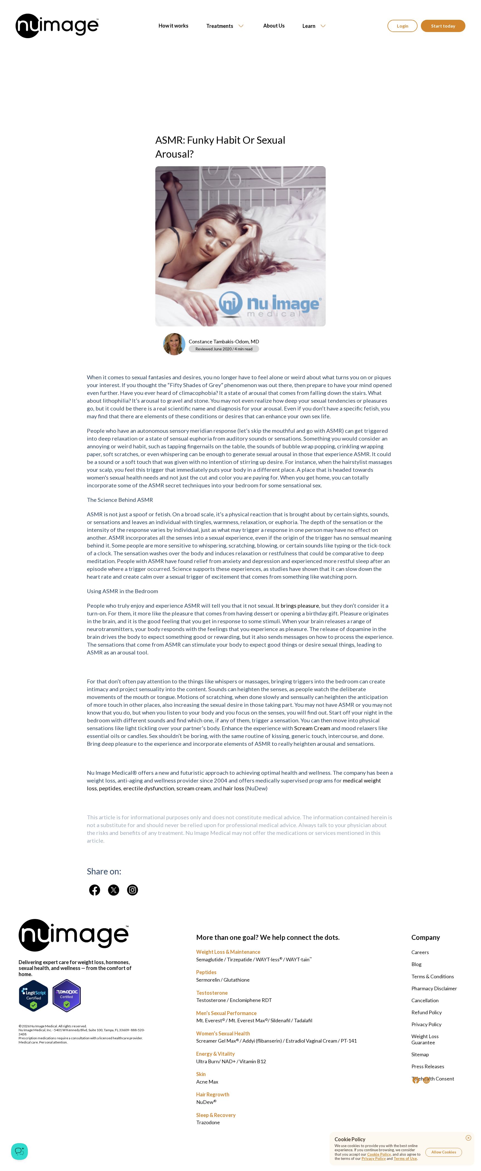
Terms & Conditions (432, 976)
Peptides (206, 972)
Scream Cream (312, 728)
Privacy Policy (426, 1024)
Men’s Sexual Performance (226, 1013)
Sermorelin (208, 980)
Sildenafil (280, 1020)
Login (402, 25)
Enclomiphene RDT (251, 1000)
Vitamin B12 (252, 1061)
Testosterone (212, 993)
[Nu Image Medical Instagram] (426, 1080)
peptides (110, 788)
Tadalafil (303, 1020)
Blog (416, 964)
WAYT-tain (299, 959)
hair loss (233, 788)
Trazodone (208, 1122)
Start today (443, 25)
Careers (420, 952)
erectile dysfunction (148, 788)
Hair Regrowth (212, 1094)
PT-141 (349, 1041)
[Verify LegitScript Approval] (33, 995)
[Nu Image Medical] (94, 890)
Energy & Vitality (215, 1054)
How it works (173, 26)
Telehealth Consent (432, 1078)
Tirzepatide (239, 959)
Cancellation (425, 1000)
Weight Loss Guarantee (425, 1039)
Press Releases (427, 1066)
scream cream (193, 788)
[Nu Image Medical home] (57, 26)
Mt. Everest (210, 1020)
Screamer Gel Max (217, 1041)
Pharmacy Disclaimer (434, 988)
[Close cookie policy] (468, 1138)
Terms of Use (405, 1158)
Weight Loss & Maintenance (228, 952)
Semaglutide (209, 959)
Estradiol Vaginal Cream (311, 1041)
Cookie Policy (379, 1154)
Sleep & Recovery (216, 1115)
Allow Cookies (443, 1152)
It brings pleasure (297, 605)
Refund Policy (426, 1012)
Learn (309, 26)
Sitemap (420, 1054)
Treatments (219, 26)
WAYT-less (269, 959)
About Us (274, 26)
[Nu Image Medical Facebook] (415, 1080)
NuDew (206, 1102)
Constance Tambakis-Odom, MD (224, 341)
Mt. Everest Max (248, 1020)
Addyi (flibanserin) (262, 1041)
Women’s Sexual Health (223, 1033)
